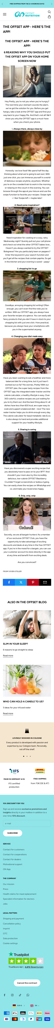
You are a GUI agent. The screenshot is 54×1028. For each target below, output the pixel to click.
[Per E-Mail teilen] (45, 582)
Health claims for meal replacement (19, 894)
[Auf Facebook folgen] (4, 995)
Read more (8, 655)
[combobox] (35, 1006)
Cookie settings (10, 943)
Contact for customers (13, 849)
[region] (27, 739)
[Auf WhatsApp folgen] (27, 995)
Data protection (10, 938)
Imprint (6, 928)
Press (5, 889)
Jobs (5, 904)
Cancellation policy (12, 923)
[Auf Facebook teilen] (9, 582)
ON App (6, 869)
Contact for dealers (12, 859)
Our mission (8, 884)
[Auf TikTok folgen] (20, 995)
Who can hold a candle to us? (23, 701)
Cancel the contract (27, 983)
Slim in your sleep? (15, 643)
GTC (5, 933)
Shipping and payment (13, 918)
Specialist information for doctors (18, 899)
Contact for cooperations (15, 854)
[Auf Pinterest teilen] (33, 582)
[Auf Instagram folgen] (12, 995)
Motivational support (12, 864)
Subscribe (12, 833)
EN (36, 1006)
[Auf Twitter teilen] (21, 582)
